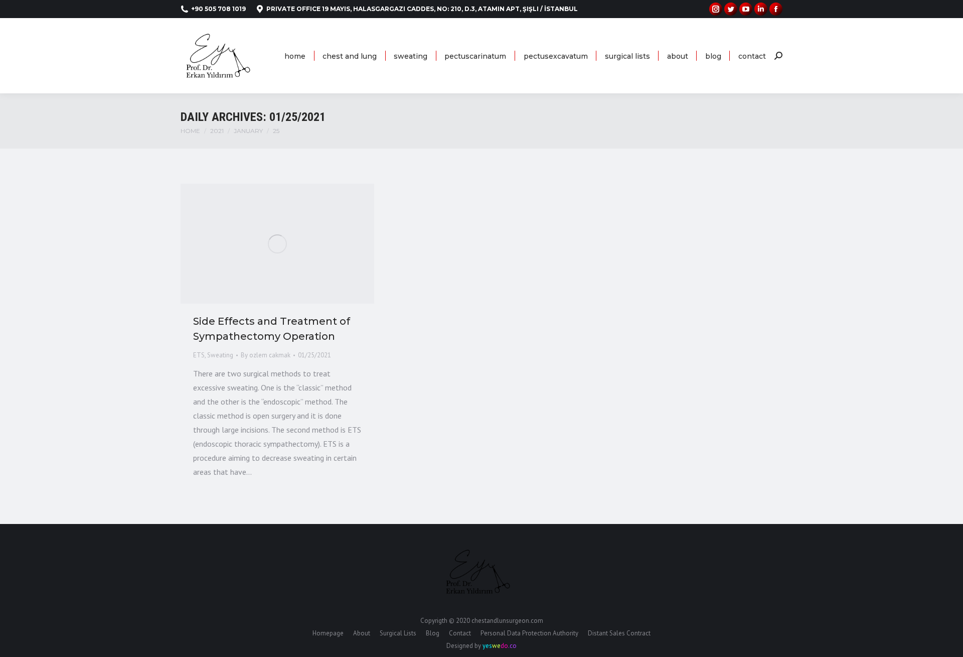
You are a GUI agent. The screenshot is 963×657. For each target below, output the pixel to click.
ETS (199, 355)
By (265, 355)
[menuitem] (295, 56)
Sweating (220, 355)
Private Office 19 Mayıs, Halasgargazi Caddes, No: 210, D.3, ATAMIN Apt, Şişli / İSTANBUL (422, 9)
